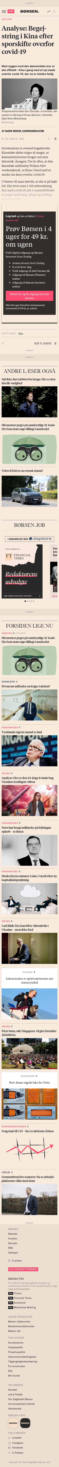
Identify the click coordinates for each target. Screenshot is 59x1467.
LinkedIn (16, 1437)
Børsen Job (14, 1330)
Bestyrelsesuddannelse (21, 1326)
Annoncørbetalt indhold (21, 1403)
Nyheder (13, 1233)
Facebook (17, 1447)
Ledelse (6, 1172)
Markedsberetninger (14, 1126)
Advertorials (14, 1408)
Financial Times (20, 1298)
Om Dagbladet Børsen (20, 1399)
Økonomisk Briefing (22, 1307)
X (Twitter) (17, 1452)
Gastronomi (28, 1076)
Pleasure (27, 972)
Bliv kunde (14, 1375)
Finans (15, 1293)
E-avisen (17, 1260)
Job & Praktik (15, 1394)
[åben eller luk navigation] (5, 11)
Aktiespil (13, 1252)
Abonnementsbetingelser (22, 1356)
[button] (54, 11)
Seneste (12, 1243)
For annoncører (16, 1366)
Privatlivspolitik (16, 1352)
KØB (11, 11)
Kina (21, 333)
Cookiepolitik (15, 1347)
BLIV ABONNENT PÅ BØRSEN (23, 1269)
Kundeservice (15, 1342)
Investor (7, 633)
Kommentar (8, 681)
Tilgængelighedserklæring (22, 1361)
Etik (10, 1370)
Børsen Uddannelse (19, 1321)
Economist (17, 1302)
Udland (7, 19)
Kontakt (12, 1389)
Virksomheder (10, 727)
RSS (10, 1247)
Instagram (17, 1442)
